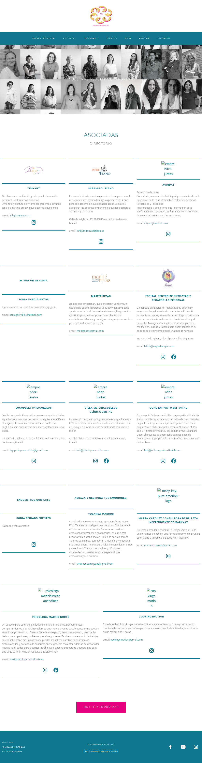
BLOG (128, 38)
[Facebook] (174, 357)
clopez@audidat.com (156, 223)
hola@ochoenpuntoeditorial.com (162, 450)
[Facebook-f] (170, 747)
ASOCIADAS (69, 38)
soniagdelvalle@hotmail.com (25, 314)
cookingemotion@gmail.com (126, 639)
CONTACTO (164, 38)
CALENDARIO (91, 38)
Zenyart (33, 188)
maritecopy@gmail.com (90, 330)
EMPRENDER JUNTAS (43, 38)
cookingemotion (151, 616)
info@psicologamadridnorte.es (26, 659)
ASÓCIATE (144, 38)
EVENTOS (112, 38)
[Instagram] (34, 222)
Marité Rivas (101, 296)
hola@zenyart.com (19, 215)
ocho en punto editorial (168, 407)
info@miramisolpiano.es (90, 230)
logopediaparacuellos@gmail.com (28, 450)
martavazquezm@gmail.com (160, 545)
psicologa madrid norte (50, 616)
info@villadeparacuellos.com (93, 450)
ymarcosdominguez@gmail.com (95, 563)
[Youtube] (183, 747)
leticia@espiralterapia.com (159, 346)
